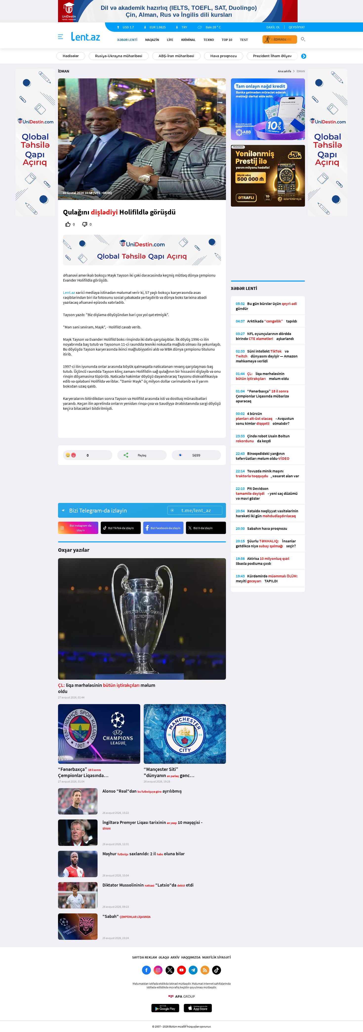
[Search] (303, 39)
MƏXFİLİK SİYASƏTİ (216, 957)
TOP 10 (227, 39)
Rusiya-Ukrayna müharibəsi (118, 56)
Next (304, 56)
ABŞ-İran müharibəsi (176, 56)
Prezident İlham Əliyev (272, 56)
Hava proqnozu (223, 56)
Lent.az (69, 292)
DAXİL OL (273, 27)
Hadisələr (71, 56)
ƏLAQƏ (164, 957)
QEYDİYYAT (297, 27)
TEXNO (208, 39)
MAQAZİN (152, 39)
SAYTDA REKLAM (144, 957)
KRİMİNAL (188, 39)
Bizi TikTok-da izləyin (121, 528)
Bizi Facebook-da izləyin (166, 528)
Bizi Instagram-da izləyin (80, 528)
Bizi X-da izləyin (203, 528)
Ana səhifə (284, 71)
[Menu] (60, 37)
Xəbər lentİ (127, 39)
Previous (59, 56)
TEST (244, 39)
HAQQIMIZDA (191, 957)
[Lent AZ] (85, 37)
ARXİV (175, 957)
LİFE (170, 39)
